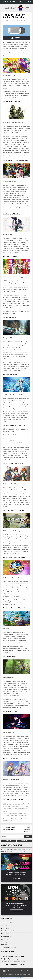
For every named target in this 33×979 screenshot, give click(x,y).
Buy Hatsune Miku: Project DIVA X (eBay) (15, 425)
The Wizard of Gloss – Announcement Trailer (13, 961)
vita (10, 819)
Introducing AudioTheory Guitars (26, 829)
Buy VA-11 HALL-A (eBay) (10, 758)
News (2, 942)
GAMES (4, 2)
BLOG (20, 2)
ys (24, 819)
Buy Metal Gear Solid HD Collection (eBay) (15, 160)
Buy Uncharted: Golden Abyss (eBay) (14, 557)
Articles (6, 21)
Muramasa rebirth (23, 810)
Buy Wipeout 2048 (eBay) (10, 374)
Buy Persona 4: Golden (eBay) (12, 101)
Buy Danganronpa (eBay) (10, 317)
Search (28, 836)
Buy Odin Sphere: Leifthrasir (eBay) (13, 463)
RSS (27, 971)
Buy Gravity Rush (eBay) (10, 711)
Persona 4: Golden (22, 813)
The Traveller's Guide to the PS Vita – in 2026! (13, 964)
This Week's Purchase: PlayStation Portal (12, 956)
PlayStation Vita (13, 815)
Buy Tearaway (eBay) (9, 656)
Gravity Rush (12, 806)
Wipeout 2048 (19, 819)
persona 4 (24, 811)
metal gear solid (18, 808)
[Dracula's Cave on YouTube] (4, 971)
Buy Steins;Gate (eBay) (10, 256)
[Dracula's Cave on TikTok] (8, 971)
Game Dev (4, 933)
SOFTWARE (12, 2)
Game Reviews (5, 936)
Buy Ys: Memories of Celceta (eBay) (13, 510)
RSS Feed (24, 840)
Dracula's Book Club (6, 931)
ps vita (19, 815)
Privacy (23, 971)
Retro (2, 944)
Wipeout (13, 819)
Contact (17, 971)
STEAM (27, 2)
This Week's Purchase (7, 947)
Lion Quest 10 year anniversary (9, 959)
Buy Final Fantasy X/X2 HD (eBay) (13, 799)
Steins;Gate (24, 815)
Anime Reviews (5, 922)
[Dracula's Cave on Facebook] (10, 971)
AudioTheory (4, 928)
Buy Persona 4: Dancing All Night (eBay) (14, 608)
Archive (8, 840)
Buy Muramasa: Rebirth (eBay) (12, 213)
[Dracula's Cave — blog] (16, 7)
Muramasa (16, 810)
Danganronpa (11, 803)
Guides (3, 939)
